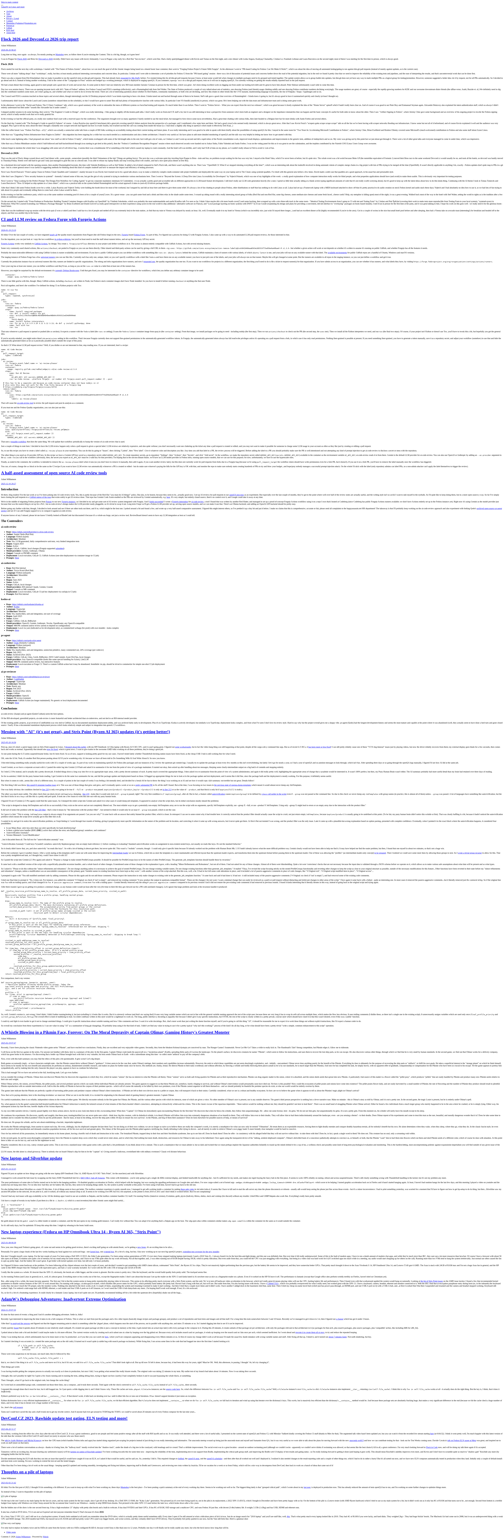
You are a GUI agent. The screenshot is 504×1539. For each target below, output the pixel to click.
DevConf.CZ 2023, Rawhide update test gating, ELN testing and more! (64, 1418)
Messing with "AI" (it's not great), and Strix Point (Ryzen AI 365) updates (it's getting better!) (85, 731)
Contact (9, 21)
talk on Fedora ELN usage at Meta (461, 1440)
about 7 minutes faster (338, 1337)
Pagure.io (10, 25)
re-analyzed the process (20, 1323)
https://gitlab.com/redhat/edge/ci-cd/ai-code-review (33, 532)
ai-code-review (197, 502)
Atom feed (10, 33)
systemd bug (109, 1252)
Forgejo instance (68, 502)
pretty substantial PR (144, 785)
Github (9, 28)
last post (307, 1487)
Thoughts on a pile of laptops (27, 1471)
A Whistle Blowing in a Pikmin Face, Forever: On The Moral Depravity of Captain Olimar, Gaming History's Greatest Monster (115, 1032)
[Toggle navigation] (2, 5)
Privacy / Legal (12, 18)
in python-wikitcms (63, 239)
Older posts (11, 1532)
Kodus (16, 607)
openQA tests (193, 1458)
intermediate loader (120, 853)
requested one (149, 261)
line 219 (86, 794)
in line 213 (167, 789)
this (288, 1516)
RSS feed (10, 30)
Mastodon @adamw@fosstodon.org (21, 23)
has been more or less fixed (319, 747)
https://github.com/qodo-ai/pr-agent (26, 640)
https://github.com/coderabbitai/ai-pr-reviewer (31, 677)
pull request (18, 1407)
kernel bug (94, 1252)
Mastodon (60, 54)
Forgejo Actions (7, 244)
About (9, 16)
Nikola (45, 1537)
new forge (141, 1247)
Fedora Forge (139, 235)
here (168, 497)
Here (17, 558)
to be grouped (380, 853)
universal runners (48, 257)
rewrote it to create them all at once (309, 1332)
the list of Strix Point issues (432, 1281)
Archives (10, 11)
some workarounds (183, 747)
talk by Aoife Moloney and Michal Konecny (23, 1440)
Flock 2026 (22, 59)
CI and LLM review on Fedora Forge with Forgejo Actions (53, 219)
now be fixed (52, 749)
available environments (337, 253)
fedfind (181, 1458)
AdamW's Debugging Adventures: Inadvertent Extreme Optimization (63, 1299)
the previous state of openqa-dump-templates (232, 785)
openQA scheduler (214, 1458)
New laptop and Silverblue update (31, 1158)
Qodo (16, 643)
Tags (8, 14)
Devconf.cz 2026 (45, 59)
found (16, 1328)
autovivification (218, 794)
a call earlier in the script (274, 794)
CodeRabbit (19, 679)
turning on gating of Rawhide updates (86, 1452)
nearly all (53, 235)
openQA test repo (236, 495)
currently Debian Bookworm (67, 270)
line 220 (45, 789)
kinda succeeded (156, 502)
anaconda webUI (356, 1440)
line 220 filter (40, 810)
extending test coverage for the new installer (201, 1252)
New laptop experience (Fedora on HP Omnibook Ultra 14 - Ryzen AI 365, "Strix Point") (81, 1231)
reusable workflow (18, 442)
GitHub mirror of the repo (40, 497)
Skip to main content (9, 2)
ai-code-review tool (25, 403)
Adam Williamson (23, 1537)
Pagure (49, 502)
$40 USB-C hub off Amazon (93, 1178)
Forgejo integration (180, 502)
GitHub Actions (41, 244)
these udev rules (187, 1189)
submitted (60, 548)
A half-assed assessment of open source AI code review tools (54, 472)
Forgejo (125, 235)
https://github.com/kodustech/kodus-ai (27, 604)
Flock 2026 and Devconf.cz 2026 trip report (40, 39)
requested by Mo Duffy (130, 78)
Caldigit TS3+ (273, 1283)
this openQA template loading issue (41, 785)
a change (339, 1319)
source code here (173, 1389)
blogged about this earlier (75, 747)
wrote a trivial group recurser (470, 853)
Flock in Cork (432, 1447)
